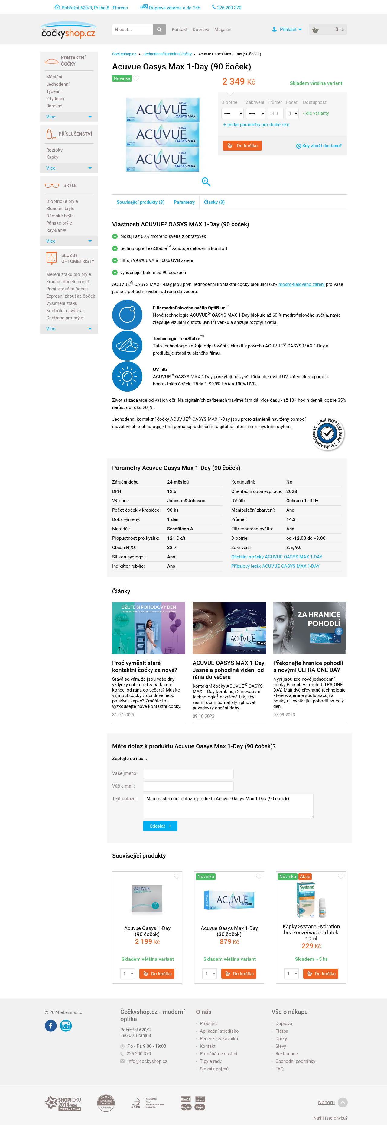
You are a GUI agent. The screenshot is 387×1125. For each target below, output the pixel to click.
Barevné (54, 106)
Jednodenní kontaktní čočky (168, 54)
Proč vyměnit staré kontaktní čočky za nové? (144, 666)
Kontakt (179, 29)
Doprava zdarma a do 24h (174, 8)
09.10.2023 (203, 716)
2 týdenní (55, 98)
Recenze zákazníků (219, 1038)
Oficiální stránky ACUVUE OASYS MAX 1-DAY (276, 557)
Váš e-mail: (123, 786)
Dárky (281, 1038)
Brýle (69, 185)
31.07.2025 (123, 715)
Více (50, 117)
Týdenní (54, 91)
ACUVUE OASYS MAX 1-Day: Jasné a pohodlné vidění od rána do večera (229, 670)
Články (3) (214, 202)
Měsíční (54, 77)
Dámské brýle (60, 216)
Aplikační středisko (219, 1031)
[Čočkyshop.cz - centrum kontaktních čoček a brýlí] (68, 30)
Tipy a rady (211, 1061)
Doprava (201, 29)
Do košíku (247, 145)
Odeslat (158, 826)
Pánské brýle (59, 223)
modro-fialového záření (301, 284)
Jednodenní (58, 84)
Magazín (222, 29)
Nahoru (326, 1102)
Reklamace (286, 1053)
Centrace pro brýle (64, 318)
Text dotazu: (124, 798)
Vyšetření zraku (61, 303)
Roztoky (54, 150)
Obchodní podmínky (295, 1061)
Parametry (184, 202)
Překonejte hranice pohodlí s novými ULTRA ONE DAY (308, 666)
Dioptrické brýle (62, 201)
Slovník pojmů (214, 1069)
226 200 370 (139, 1053)
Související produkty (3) (140, 202)
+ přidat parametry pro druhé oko (256, 124)
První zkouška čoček (67, 289)
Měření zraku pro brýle (68, 274)
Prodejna (209, 1023)
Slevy (280, 1046)
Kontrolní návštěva (65, 310)
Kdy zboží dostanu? (321, 146)
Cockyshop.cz (124, 54)
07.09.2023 (284, 715)
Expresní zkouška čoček (69, 296)
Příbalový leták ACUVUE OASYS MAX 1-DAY (275, 566)
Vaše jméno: (125, 773)
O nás (203, 1011)
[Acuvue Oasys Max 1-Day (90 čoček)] (162, 134)
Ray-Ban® (56, 230)
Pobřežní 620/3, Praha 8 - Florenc (95, 8)
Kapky (52, 157)
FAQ (279, 1069)
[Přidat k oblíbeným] (136, 78)
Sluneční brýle (60, 208)
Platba (281, 1031)
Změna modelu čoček (68, 281)
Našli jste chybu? (330, 1118)
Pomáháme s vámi (218, 1053)
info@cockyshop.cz (147, 1061)
